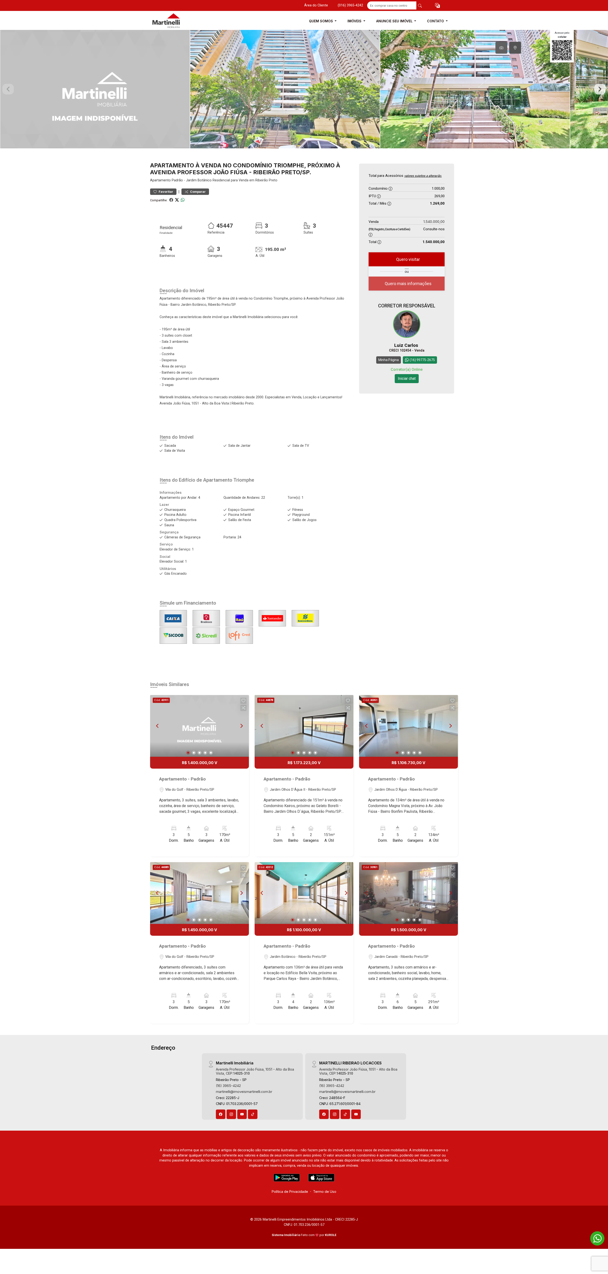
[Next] (241, 726)
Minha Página (388, 360)
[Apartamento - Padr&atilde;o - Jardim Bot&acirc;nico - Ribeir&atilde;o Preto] (174, 21)
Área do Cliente (316, 5)
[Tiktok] (252, 1114)
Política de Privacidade (290, 1191)
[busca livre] (420, 5)
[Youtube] (242, 1114)
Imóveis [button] (354, 21)
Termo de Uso (324, 1191)
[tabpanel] (304, 89)
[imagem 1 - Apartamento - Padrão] (199, 726)
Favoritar (165, 191)
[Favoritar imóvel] (243, 701)
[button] (437, 5)
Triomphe (243, 480)
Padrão (177, 180)
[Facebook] (220, 1114)
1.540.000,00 (434, 221)
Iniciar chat (407, 378)
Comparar (197, 191)
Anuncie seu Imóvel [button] (394, 21)
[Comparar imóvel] (243, 708)
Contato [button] (436, 21)
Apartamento (160, 180)
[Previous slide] (8, 89)
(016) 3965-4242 (350, 5)
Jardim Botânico (199, 180)
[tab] (501, 48)
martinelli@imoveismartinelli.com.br (244, 1092)
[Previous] (157, 726)
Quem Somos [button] (321, 21)
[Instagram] (231, 1114)
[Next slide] (600, 89)
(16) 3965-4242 (228, 1086)
